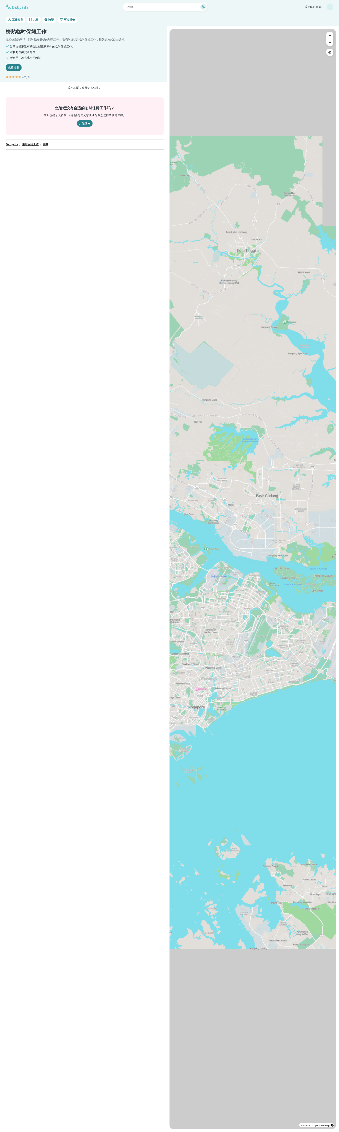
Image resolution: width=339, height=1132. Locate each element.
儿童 (35, 19)
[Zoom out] (329, 42)
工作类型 (17, 19)
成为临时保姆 (313, 6)
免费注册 (13, 67)
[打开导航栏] (330, 7)
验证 (51, 19)
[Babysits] (17, 7)
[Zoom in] (329, 35)
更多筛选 (69, 19)
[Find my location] (329, 52)
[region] (253, 579)
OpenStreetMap (321, 1125)
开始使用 (84, 123)
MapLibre (305, 1125)
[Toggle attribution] (332, 1125)
